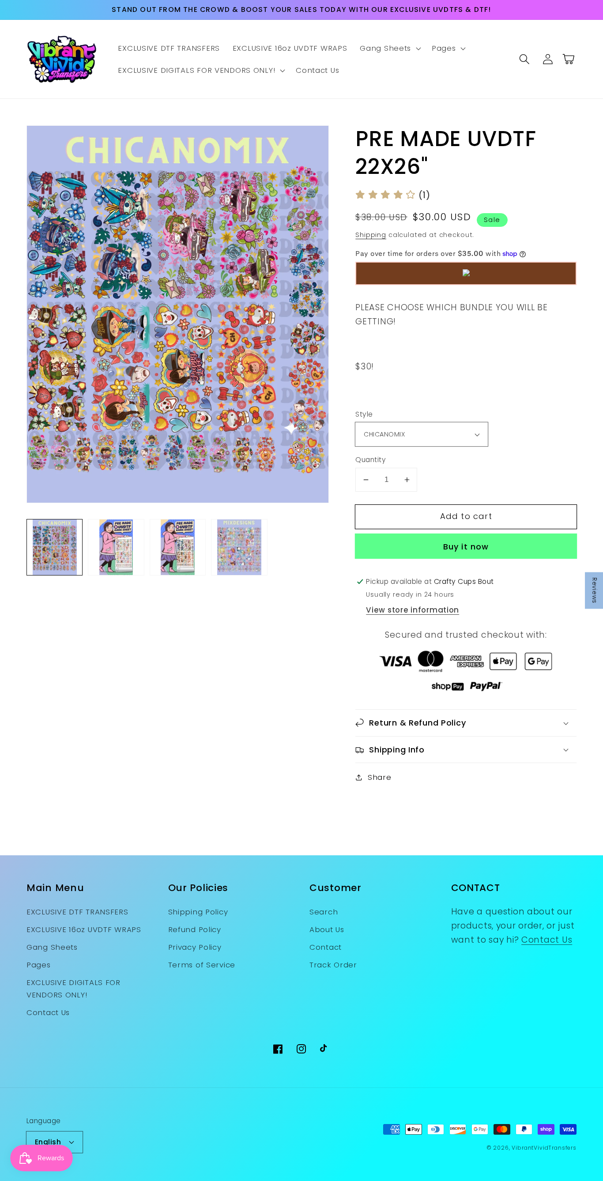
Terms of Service (202, 964)
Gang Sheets (52, 947)
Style (364, 414)
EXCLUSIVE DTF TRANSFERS (77, 911)
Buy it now (466, 546)
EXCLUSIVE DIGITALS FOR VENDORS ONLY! (73, 988)
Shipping (370, 234)
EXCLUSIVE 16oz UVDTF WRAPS (83, 929)
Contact (325, 947)
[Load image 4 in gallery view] (239, 547)
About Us (326, 929)
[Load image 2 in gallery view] (116, 547)
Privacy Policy (195, 947)
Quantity (370, 459)
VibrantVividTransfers (544, 1147)
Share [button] (379, 777)
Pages (38, 964)
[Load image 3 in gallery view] (178, 547)
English (48, 1142)
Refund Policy (194, 929)
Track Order (333, 964)
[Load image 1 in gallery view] (54, 547)
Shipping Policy (198, 911)
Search (323, 911)
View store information (412, 610)
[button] (390, 49)
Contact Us (48, 1012)
